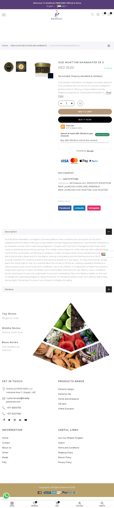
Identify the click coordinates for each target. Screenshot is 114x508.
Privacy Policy (65, 462)
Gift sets (62, 404)
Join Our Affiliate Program (70, 438)
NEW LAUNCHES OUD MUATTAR (74, 190)
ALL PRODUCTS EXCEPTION (96, 183)
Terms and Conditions (68, 447)
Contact (6, 443)
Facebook (65, 208)
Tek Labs (90, 151)
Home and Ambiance (68, 399)
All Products (75, 183)
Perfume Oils (64, 394)
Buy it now (84, 119)
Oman (5, 452)
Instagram (94, 208)
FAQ (4, 462)
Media (5, 457)
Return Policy (64, 457)
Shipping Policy (65, 452)
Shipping (75, 76)
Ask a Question (66, 173)
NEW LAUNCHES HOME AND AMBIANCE (29, 45)
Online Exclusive (66, 408)
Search (61, 443)
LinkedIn (79, 208)
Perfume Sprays (66, 389)
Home (5, 45)
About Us (6, 447)
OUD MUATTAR (100, 190)
